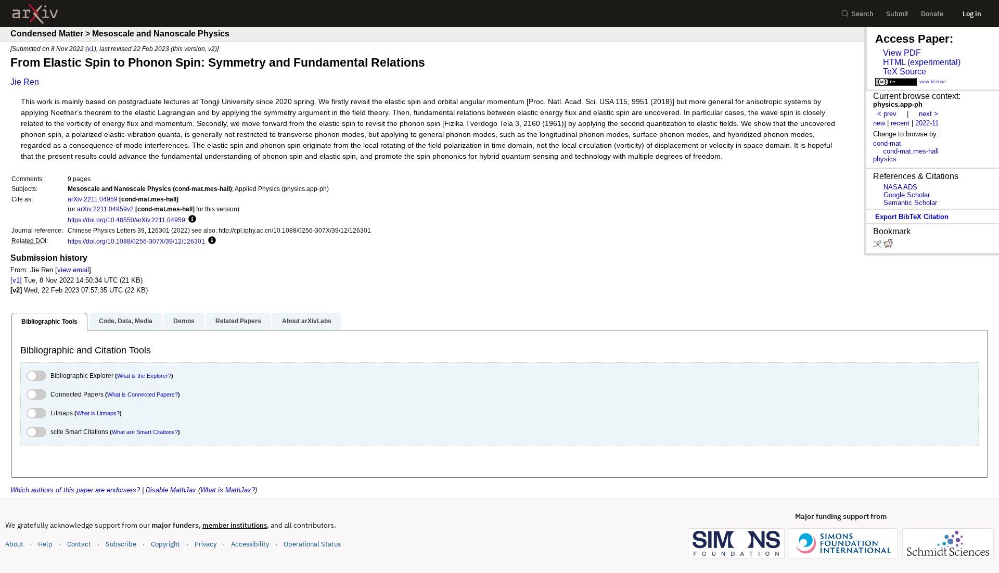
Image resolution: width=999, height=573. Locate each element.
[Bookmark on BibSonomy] (878, 246)
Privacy (205, 544)
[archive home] (35, 14)
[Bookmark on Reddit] (888, 246)
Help (45, 544)
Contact (79, 544)
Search (863, 13)
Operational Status (312, 544)
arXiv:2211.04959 (93, 199)
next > (928, 114)
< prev (886, 114)
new (879, 123)
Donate (932, 13)
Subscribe (121, 544)
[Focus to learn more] (190, 219)
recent (900, 123)
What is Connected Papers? (142, 394)
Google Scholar (906, 195)
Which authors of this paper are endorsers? (75, 490)
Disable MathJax (171, 490)
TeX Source (904, 71)
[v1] (16, 280)
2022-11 (927, 123)
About (14, 544)
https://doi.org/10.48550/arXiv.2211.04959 (126, 220)
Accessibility (250, 544)
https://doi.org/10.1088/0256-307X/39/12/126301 (136, 241)
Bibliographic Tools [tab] (49, 321)
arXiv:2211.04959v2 (105, 209)
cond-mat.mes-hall (911, 151)
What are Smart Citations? (145, 432)
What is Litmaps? (98, 413)
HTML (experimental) (921, 62)
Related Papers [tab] (238, 321)
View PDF (902, 52)
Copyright (165, 544)
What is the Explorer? (144, 376)
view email (73, 270)
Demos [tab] (184, 321)
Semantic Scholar (910, 203)
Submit (897, 13)
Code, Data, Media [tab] (125, 321)
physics (884, 159)
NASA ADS (900, 187)
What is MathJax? (227, 490)
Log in (972, 13)
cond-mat (887, 143)
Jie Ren (24, 82)
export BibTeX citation (912, 217)
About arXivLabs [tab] (306, 321)
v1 (90, 48)
